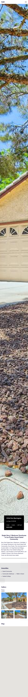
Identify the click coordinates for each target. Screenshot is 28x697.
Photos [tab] (3, 590)
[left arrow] (2, 614)
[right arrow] (26, 614)
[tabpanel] (14, 605)
